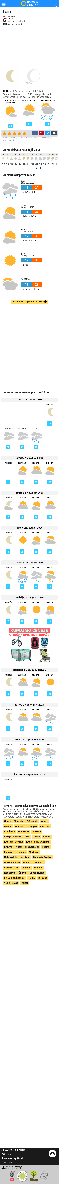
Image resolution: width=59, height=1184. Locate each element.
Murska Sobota (12, 862)
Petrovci (39, 862)
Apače (44, 821)
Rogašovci (9, 873)
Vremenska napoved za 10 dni (28, 301)
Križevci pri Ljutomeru (27, 847)
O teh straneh (8, 1154)
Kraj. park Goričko (13, 842)
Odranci (27, 862)
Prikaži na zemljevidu (15, 21)
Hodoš (36, 837)
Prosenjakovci (11, 867)
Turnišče (42, 878)
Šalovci (22, 873)
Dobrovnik (23, 831)
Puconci (26, 867)
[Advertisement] (29, 46)
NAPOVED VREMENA (32, 3)
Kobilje (46, 837)
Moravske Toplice (42, 857)
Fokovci (36, 831)
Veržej (24, 883)
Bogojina (32, 826)
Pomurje (9, 18)
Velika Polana (11, 883)
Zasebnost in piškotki (12, 1158)
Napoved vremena (14, 1150)
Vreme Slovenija (14, 821)
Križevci (8, 847)
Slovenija (10, 16)
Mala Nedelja (10, 857)
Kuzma (45, 847)
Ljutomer (21, 852)
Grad (27, 837)
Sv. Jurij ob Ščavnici (14, 878)
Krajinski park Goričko (37, 842)
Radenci (38, 867)
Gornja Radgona (12, 837)
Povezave (7, 1162)
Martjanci (25, 857)
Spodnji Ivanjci (37, 873)
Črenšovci (9, 831)
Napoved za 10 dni (14, 24)
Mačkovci (34, 852)
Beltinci (8, 826)
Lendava (8, 852)
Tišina (31, 878)
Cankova (45, 826)
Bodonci (19, 826)
